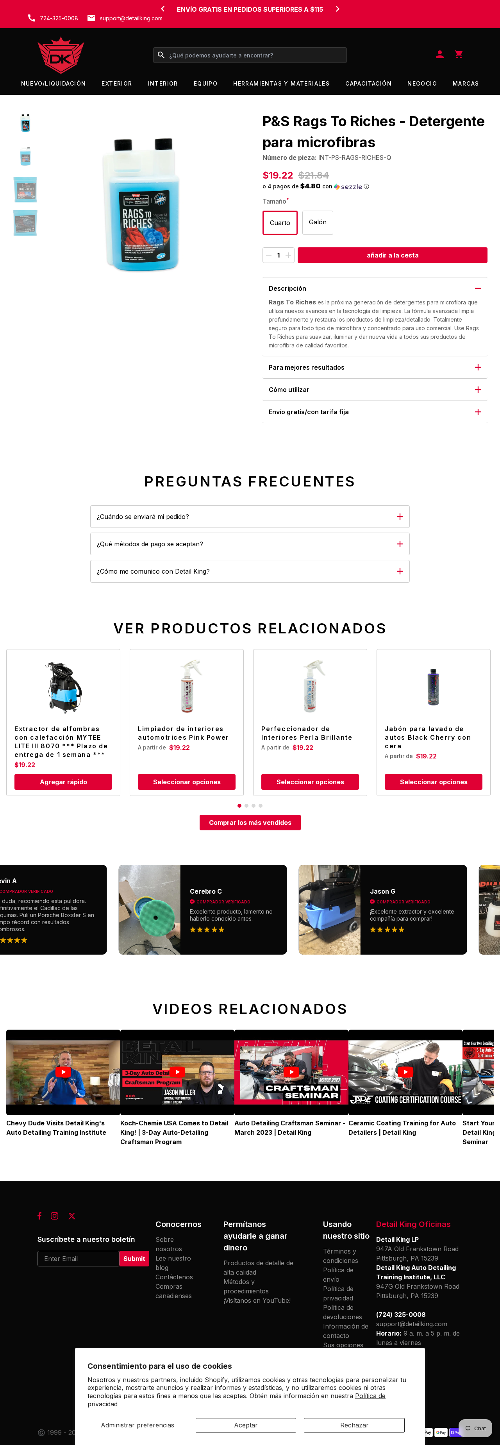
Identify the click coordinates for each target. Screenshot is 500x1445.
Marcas (466, 83)
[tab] (239, 806)
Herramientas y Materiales (281, 83)
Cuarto (280, 223)
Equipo (206, 83)
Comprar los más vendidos (250, 822)
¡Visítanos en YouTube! (257, 1300)
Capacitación (368, 83)
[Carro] (458, 55)
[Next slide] (337, 8)
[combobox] (250, 55)
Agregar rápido (63, 782)
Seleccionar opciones (187, 782)
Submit (134, 1259)
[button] (25, 123)
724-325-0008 (59, 18)
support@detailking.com (131, 18)
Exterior (117, 83)
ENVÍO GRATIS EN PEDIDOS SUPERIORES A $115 (250, 9)
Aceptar (246, 1425)
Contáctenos (174, 1277)
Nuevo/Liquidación (53, 83)
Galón (318, 222)
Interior (163, 83)
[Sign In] (440, 55)
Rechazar (354, 1425)
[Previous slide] (162, 8)
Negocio (422, 83)
